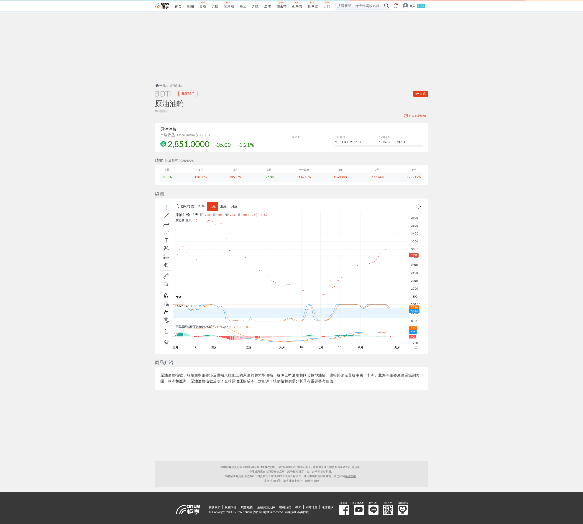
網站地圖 (311, 507)
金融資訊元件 (266, 507)
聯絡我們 (285, 507)
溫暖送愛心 (403, 510)
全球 (162, 85)
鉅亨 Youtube (359, 510)
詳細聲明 (350, 476)
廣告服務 (247, 507)
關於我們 (214, 507)
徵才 (298, 507)
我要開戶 (188, 94)
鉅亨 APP (388, 510)
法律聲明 (328, 507)
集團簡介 (231, 507)
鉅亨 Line (373, 510)
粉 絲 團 (344, 510)
